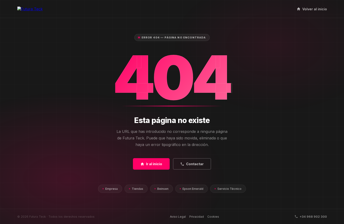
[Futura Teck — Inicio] (30, 9)
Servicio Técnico (229, 188)
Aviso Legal (178, 216)
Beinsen (162, 188)
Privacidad (196, 216)
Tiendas (137, 188)
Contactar (195, 164)
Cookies (213, 216)
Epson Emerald (193, 188)
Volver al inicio (314, 9)
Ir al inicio (154, 164)
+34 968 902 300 (313, 216)
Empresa (111, 188)
